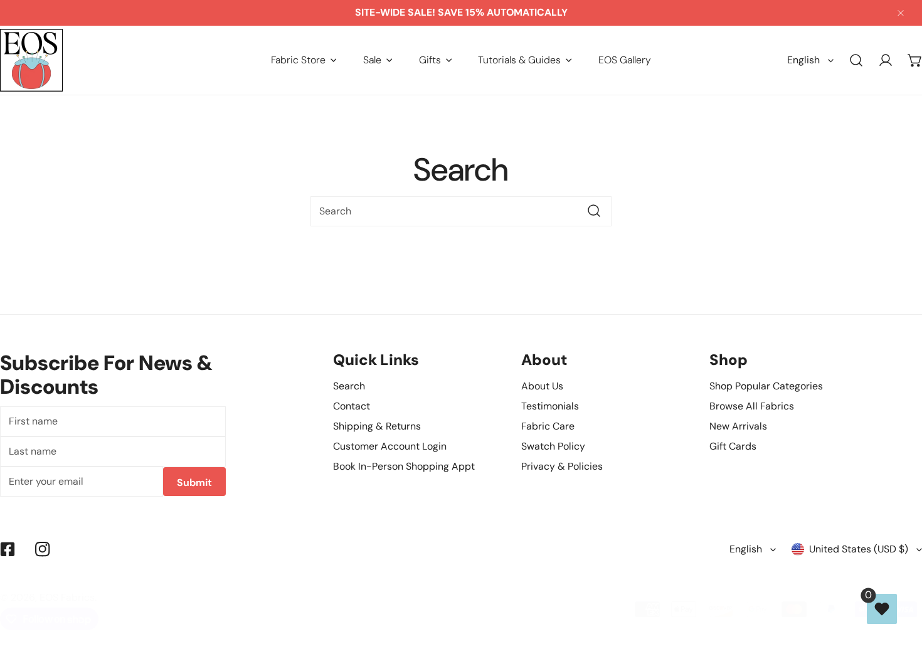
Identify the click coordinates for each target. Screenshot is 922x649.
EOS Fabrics (67, 597)
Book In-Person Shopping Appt (404, 466)
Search (349, 386)
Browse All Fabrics (751, 406)
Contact (351, 406)
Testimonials (550, 406)
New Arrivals (738, 426)
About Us (542, 386)
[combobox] (461, 211)
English (803, 59)
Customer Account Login (390, 446)
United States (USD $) (858, 549)
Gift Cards (732, 446)
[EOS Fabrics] (31, 60)
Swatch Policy (553, 446)
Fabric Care (548, 426)
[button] (304, 60)
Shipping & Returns (377, 426)
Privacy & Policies (562, 466)
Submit (194, 482)
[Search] (856, 60)
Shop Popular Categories (766, 386)
